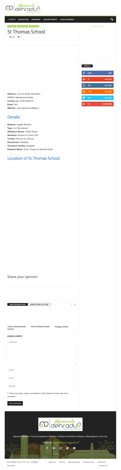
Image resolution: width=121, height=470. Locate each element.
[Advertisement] (78, 7)
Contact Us (103, 465)
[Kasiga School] (65, 316)
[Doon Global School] (42, 316)
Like (110, 73)
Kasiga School (61, 326)
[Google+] (54, 448)
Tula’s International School (16, 327)
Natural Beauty (74, 462)
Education (34, 26)
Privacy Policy (88, 462)
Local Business (67, 19)
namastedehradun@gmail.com (66, 443)
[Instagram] (60, 448)
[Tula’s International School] (18, 316)
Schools (11, 26)
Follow (108, 79)
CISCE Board (22, 26)
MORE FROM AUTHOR (39, 304)
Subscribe (107, 104)
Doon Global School (40, 326)
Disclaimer (102, 462)
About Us (52, 462)
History (62, 462)
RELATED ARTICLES (17, 304)
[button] (111, 19)
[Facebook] (47, 448)
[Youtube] (74, 448)
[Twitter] (67, 448)
